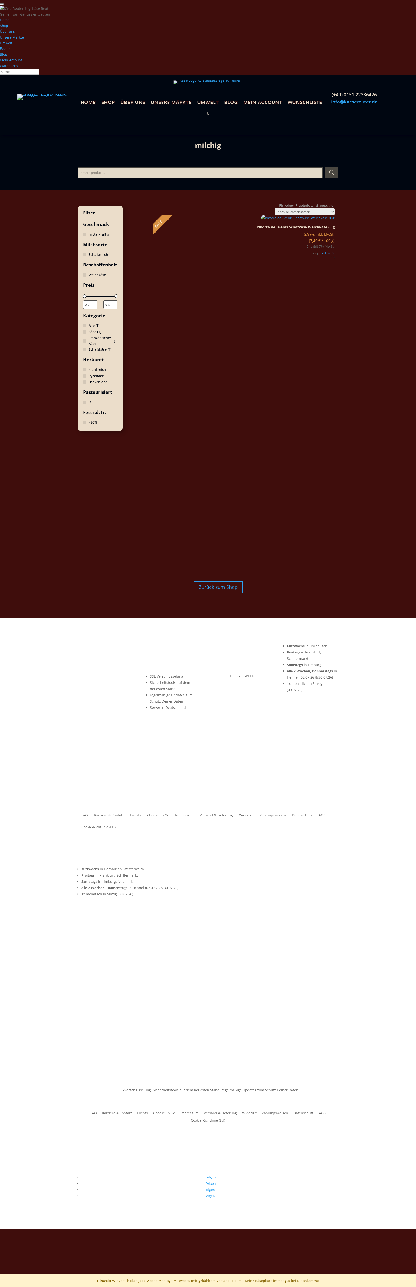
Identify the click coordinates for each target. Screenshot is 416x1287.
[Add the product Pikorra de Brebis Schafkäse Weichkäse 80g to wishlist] (333, 259)
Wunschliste (304, 103)
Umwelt (207, 103)
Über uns (132, 103)
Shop (108, 103)
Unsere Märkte (171, 103)
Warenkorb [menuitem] (9, 66)
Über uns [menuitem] (7, 31)
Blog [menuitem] (3, 54)
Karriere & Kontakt (109, 815)
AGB (322, 815)
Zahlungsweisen (273, 815)
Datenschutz (302, 815)
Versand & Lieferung (216, 815)
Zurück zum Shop (218, 587)
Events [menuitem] (5, 48)
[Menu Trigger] (2, 4)
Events (135, 815)
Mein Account (262, 103)
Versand (328, 252)
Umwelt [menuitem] (6, 43)
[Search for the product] (331, 172)
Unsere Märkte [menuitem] (12, 37)
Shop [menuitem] (4, 25)
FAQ (84, 815)
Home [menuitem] (4, 20)
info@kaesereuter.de (354, 102)
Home (88, 103)
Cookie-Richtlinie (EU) (98, 827)
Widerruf (246, 815)
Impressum (184, 815)
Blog (231, 103)
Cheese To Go (158, 815)
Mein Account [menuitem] (11, 60)
